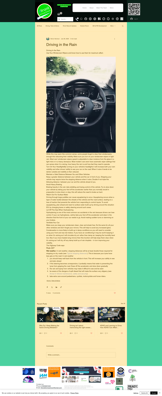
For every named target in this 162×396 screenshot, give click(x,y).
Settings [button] (136, 393)
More (112, 26)
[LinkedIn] (117, 18)
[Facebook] (85, 18)
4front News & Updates (69, 26)
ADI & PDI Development (100, 26)
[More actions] (114, 39)
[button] (59, 13)
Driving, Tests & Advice (52, 26)
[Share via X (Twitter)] (52, 287)
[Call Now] (77, 19)
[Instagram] (90, 18)
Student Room (84, 26)
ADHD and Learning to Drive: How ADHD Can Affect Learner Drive (111, 326)
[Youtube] (108, 18)
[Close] (160, 392)
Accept (154, 393)
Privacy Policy (74, 393)
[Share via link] (61, 287)
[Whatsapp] (81, 18)
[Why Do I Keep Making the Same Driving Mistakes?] (50, 314)
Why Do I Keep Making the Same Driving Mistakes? (49, 326)
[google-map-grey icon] (99, 18)
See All (123, 303)
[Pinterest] (112, 18)
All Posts (39, 26)
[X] (94, 18)
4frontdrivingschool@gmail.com (51, 388)
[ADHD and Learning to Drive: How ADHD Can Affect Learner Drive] (111, 314)
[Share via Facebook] (47, 287)
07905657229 (46, 386)
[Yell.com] (121, 18)
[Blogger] (103, 18)
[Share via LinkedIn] (56, 287)
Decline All (144, 393)
